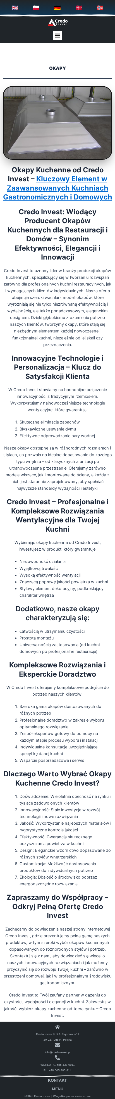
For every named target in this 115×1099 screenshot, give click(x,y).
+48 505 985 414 (60, 1070)
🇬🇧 (14, 8)
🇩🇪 (57, 8)
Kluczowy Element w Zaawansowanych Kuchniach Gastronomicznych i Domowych (57, 188)
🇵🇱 (36, 8)
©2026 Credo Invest (38, 1096)
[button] (57, 35)
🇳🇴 (100, 8)
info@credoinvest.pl (57, 1052)
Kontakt (57, 1080)
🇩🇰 (78, 8)
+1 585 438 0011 (63, 1064)
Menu (57, 1089)
